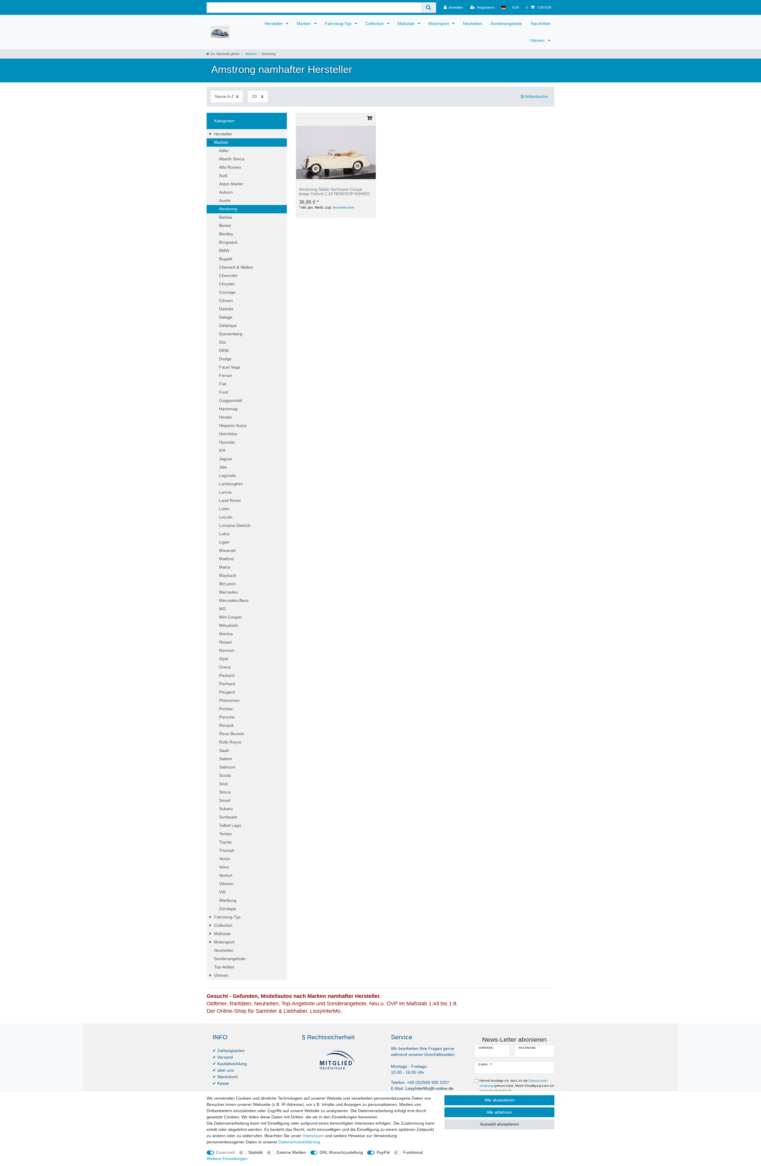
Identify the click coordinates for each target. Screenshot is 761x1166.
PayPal (383, 1152)
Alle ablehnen (499, 1112)
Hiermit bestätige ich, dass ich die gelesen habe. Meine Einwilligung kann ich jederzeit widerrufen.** (516, 1086)
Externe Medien (291, 1152)
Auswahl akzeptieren (499, 1124)
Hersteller (274, 23)
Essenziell (225, 1152)
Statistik (255, 1152)
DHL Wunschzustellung (341, 1152)
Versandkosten (343, 207)
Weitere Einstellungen (227, 1158)
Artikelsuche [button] (536, 96)
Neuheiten (472, 23)
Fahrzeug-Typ (339, 23)
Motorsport (439, 23)
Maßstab (407, 23)
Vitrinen (538, 40)
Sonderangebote (506, 23)
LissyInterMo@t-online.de (429, 1088)
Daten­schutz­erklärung (299, 1142)
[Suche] (428, 7)
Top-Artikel (540, 23)
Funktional (413, 1152)
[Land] (503, 7)
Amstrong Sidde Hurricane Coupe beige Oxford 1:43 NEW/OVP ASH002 (334, 191)
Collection (375, 23)
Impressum (313, 1135)
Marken (304, 23)
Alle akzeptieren (500, 1100)
